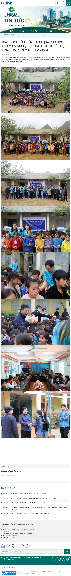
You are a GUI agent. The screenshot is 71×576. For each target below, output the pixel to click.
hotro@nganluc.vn (12, 535)
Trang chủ (6, 34)
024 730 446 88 (13, 533)
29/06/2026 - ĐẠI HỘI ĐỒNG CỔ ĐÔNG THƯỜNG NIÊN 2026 (24, 502)
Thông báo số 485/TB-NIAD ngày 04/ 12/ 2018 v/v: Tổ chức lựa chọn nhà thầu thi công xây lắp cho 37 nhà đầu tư (36, 508)
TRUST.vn (11, 559)
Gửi (67, 551)
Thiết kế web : (4, 559)
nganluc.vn (11, 537)
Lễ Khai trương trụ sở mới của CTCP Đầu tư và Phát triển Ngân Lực (26, 513)
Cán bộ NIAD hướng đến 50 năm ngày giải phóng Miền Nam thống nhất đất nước (30, 498)
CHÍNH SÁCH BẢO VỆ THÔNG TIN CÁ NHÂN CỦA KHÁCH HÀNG (25, 494)
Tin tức (12, 34)
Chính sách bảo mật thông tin (8, 567)
